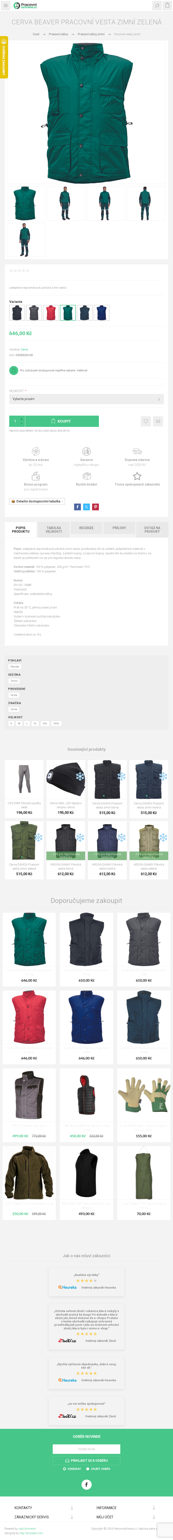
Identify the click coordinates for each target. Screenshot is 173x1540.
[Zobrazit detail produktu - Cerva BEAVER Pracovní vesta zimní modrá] (101, 319)
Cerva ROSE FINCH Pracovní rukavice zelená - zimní (144, 1128)
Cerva (24, 349)
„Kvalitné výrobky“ (87, 1275)
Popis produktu (21, 529)
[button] (104, 795)
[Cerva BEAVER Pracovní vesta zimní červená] (29, 1017)
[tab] (21, 530)
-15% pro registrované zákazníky (66, 856)
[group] (107, 779)
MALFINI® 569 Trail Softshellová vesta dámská (86, 1205)
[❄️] (80, 763)
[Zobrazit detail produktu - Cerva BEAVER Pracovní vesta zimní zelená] (68, 319)
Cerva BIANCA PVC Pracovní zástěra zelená (143, 1205)
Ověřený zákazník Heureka (98, 1287)
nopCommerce (27, 1528)
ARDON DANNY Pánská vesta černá (65, 866)
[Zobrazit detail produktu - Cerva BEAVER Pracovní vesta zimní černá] (17, 319)
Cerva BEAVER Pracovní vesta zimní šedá (143, 972)
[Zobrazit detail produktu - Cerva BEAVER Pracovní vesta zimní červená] (51, 319)
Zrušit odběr (100, 1469)
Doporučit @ (158, 421)
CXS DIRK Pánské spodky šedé (24, 805)
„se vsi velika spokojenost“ (86, 1404)
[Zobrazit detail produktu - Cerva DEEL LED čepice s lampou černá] (65, 779)
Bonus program (36, 482)
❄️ (80, 776)
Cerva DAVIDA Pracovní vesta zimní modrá (149, 805)
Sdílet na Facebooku (77, 507)
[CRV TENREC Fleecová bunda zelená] (29, 1172)
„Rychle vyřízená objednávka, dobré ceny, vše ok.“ (86, 1366)
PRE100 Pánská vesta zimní (29, 1126)
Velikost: (17, 391)
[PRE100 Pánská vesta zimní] (29, 1095)
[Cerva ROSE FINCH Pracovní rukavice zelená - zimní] (144, 1095)
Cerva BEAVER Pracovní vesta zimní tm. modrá (143, 1050)
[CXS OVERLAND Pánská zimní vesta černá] (86, 1095)
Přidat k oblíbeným (146, 421)
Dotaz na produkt (152, 529)
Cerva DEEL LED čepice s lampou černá (66, 805)
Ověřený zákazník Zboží (100, 1340)
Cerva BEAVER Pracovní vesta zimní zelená (29, 972)
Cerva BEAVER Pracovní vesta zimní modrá (86, 1050)
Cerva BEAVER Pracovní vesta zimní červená (29, 1050)
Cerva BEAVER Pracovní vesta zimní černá (86, 972)
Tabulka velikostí (54, 529)
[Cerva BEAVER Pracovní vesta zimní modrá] (86, 1017)
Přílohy (119, 528)
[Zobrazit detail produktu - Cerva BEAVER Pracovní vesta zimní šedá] (34, 319)
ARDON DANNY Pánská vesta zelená (149, 866)
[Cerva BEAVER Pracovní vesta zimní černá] (86, 939)
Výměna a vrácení (36, 457)
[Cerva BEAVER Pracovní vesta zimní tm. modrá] (144, 1017)
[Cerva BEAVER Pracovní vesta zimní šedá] (144, 939)
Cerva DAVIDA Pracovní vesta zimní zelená (24, 866)
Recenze (86, 528)
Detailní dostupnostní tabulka (38, 501)
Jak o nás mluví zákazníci (86, 1255)
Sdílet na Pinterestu (95, 507)
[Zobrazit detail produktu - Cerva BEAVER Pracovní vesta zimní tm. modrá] (85, 319)
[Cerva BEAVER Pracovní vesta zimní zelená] (29, 939)
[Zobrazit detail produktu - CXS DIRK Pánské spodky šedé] (24, 779)
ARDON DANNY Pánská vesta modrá (107, 866)
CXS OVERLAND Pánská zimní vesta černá (86, 1128)
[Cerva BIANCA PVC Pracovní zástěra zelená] (144, 1172)
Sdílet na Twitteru (86, 507)
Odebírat (74, 1469)
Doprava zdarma (137, 457)
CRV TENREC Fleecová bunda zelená (29, 1203)
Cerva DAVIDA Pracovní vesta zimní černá (107, 805)
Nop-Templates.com (31, 1533)
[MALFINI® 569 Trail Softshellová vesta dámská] (86, 1172)
